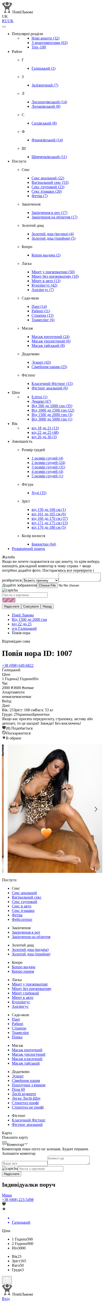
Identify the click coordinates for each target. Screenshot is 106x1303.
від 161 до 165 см (49, 514)
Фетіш (40, 196)
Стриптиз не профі (28, 1107)
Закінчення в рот (49, 212)
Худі (39, 493)
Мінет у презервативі (53, 272)
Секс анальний (48, 178)
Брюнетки (44, 544)
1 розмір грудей (47, 458)
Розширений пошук (28, 548)
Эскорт (41, 362)
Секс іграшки (47, 191)
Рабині (41, 311)
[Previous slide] (10, 809)
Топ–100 (39, 47)
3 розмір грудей (48, 467)
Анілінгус (43, 290)
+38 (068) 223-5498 (18, 1200)
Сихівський (44, 123)
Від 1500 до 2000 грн (52, 415)
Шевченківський (49, 157)
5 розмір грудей (47, 476)
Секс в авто (21, 906)
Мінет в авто (46, 281)
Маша (7, 1195)
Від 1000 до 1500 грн (53, 410)
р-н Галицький (24, 628)
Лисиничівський (49, 102)
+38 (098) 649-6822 (18, 665)
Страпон (42, 315)
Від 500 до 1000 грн (52, 406)
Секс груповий (48, 187)
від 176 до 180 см (49, 527)
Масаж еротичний (51, 337)
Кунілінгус (44, 285)
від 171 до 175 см (50, 523)
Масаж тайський (48, 345)
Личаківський (46, 106)
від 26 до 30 (44, 437)
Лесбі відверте (24, 1094)
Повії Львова (23, 615)
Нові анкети (45, 38)
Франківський (47, 140)
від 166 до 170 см (50, 518)
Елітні (39, 397)
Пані (39, 306)
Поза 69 (18, 1089)
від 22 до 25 (45, 432)
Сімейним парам (49, 367)
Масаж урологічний (51, 341)
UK (11, 21)
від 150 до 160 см (49, 509)
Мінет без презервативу (55, 276)
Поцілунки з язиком (28, 1085)
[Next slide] (96, 809)
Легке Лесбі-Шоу (26, 1098)
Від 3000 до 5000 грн (52, 419)
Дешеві (41, 401)
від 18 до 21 (45, 428)
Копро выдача (46, 255)
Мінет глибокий (25, 993)
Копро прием (23, 971)
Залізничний (45, 85)
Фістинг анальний (50, 388)
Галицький (43, 68)
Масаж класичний (27, 1059)
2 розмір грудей (48, 463)
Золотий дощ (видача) (53, 234)
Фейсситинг (22, 919)
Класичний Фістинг (52, 383)
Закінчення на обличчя (54, 217)
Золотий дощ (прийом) (53, 238)
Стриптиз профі (25, 1103)
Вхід (6, 1299)
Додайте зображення (19, 585)
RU (5, 21)
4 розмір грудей (47, 471)
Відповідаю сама (16, 641)
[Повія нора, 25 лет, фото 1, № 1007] (53, 809)
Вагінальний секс (50, 182)
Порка (17, 1037)
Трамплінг (43, 320)
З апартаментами (50, 43)
